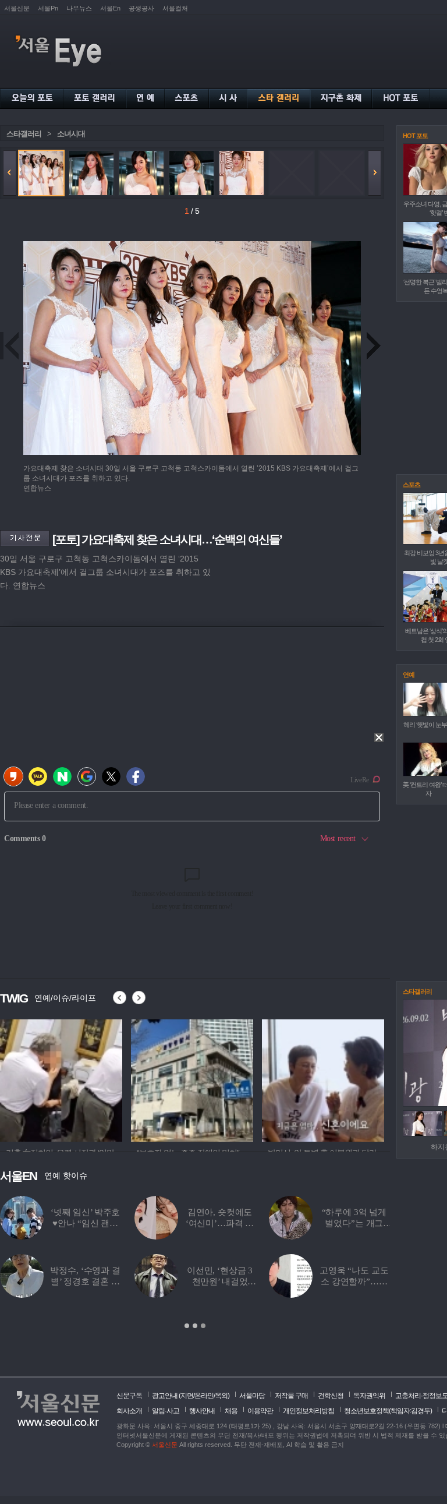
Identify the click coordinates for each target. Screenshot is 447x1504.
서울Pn (48, 8)
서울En (110, 8)
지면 (186, 1396)
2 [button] (195, 1325)
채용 (231, 1411)
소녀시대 (71, 133)
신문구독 (129, 1396)
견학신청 (330, 1396)
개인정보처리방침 (308, 1411)
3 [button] (203, 1325)
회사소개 (129, 1411)
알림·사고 (165, 1411)
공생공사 (141, 8)
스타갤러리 (23, 133)
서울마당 (252, 1396)
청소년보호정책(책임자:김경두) (388, 1411)
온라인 (204, 1396)
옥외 (221, 1396)
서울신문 (17, 8)
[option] (61, 1079)
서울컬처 (175, 8)
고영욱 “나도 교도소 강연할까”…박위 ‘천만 (354, 1281)
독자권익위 (369, 1396)
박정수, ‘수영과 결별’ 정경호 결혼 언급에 (85, 1281)
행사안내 (202, 1411)
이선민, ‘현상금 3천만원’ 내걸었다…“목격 (220, 1281)
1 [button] (187, 1325)
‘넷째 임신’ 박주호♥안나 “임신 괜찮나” (85, 1223)
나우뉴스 (79, 8)
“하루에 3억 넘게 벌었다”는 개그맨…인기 (354, 1223)
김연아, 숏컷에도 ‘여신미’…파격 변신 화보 (220, 1223)
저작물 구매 (291, 1396)
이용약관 (260, 1411)
